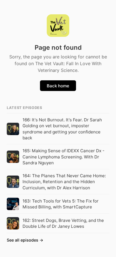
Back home (58, 85)
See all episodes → (25, 240)
